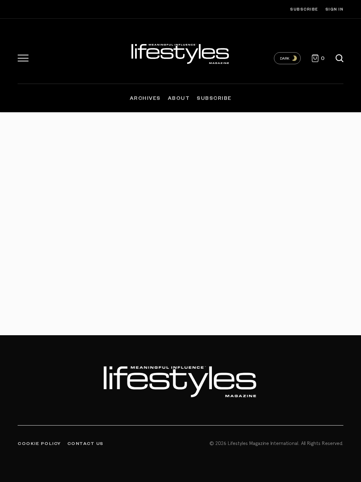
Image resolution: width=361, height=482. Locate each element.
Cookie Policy (39, 443)
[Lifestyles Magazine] (180, 53)
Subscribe (304, 9)
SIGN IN (334, 9)
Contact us (85, 443)
